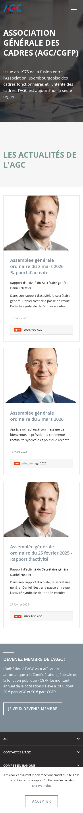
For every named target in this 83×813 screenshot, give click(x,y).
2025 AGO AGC (28, 616)
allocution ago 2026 (30, 463)
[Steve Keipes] (41, 375)
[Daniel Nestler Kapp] (41, 223)
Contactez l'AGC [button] (17, 752)
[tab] (41, 739)
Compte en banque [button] (19, 765)
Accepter (41, 801)
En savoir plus (41, 786)
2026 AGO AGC (28, 330)
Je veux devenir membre (32, 708)
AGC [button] (6, 739)
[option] (41, 223)
